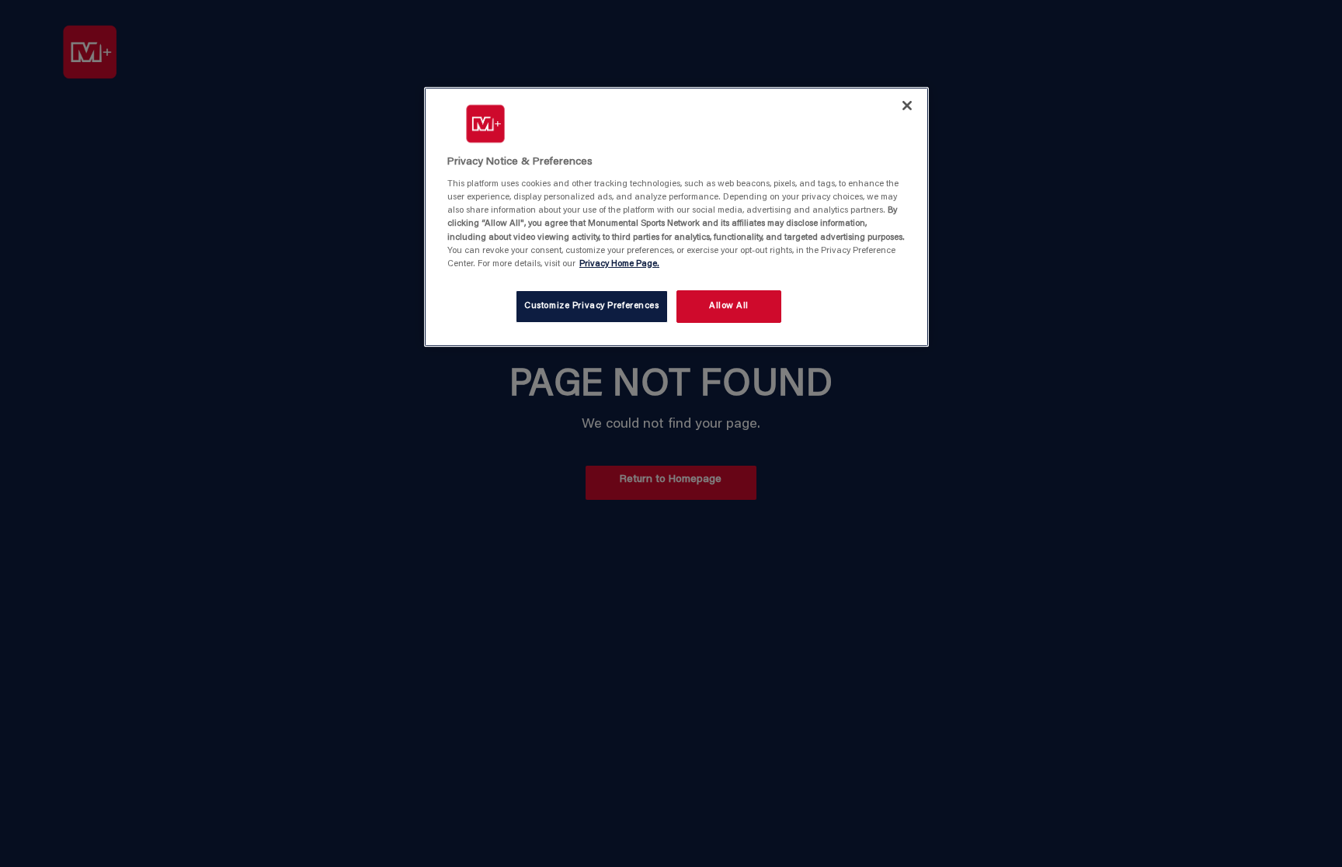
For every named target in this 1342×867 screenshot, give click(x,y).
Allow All (729, 306)
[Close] (907, 105)
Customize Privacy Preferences (591, 306)
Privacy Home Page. (619, 264)
